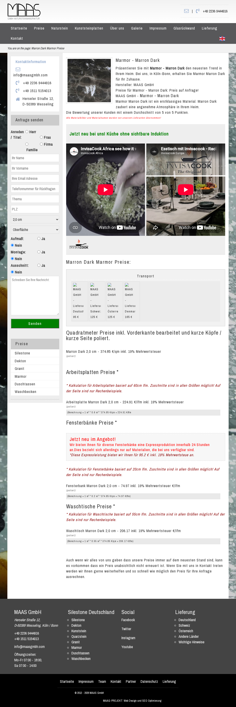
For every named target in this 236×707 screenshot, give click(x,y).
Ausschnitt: (20, 265)
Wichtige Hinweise (191, 641)
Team (102, 681)
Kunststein (78, 630)
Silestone (22, 353)
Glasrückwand (184, 28)
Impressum (158, 28)
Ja (42, 238)
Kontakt (17, 38)
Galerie (137, 28)
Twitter (126, 628)
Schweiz (184, 625)
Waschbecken (25, 391)
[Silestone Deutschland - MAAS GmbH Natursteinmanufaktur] (24, 11)
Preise (39, 28)
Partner (131, 681)
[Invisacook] (78, 243)
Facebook (128, 619)
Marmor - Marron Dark (138, 60)
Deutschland (187, 619)
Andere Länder (189, 636)
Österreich (186, 630)
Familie (31, 149)
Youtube (127, 646)
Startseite (19, 28)
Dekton (20, 360)
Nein (18, 245)
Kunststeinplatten (89, 28)
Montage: (18, 252)
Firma (48, 144)
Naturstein (59, 28)
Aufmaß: (17, 238)
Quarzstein (78, 636)
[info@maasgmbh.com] (186, 11)
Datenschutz (149, 681)
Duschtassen (25, 383)
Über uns (117, 28)
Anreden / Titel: (17, 134)
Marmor (21, 376)
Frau (47, 137)
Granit (19, 368)
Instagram (128, 637)
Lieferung (209, 28)
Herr (32, 131)
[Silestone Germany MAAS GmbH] (222, 38)
